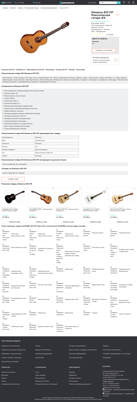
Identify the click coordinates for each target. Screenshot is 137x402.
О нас (37, 372)
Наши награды (40, 375)
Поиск (119, 2)
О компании (92, 3)
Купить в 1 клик (14, 222)
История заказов (75, 378)
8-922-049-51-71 (109, 377)
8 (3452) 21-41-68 (116, 375)
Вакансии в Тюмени (42, 381)
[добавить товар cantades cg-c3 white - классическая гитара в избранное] (107, 189)
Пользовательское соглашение (46, 384)
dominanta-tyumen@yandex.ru (118, 379)
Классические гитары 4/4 (100, 21)
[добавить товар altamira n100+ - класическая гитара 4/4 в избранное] (53, 189)
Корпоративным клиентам (10, 384)
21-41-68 (20, 3)
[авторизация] (133, 2)
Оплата (4, 378)
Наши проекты (40, 378)
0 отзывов (110, 35)
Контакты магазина (8, 372)
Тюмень (37, 3)
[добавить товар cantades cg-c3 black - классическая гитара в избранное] (26, 189)
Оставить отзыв (13, 179)
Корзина (72, 372)
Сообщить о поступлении (104, 50)
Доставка (4, 375)
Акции (3, 381)
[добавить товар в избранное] (134, 189)
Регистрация (73, 381)
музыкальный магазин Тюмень (113, 371)
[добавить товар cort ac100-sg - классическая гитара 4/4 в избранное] (80, 189)
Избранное (73, 375)
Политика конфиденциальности (80, 384)
